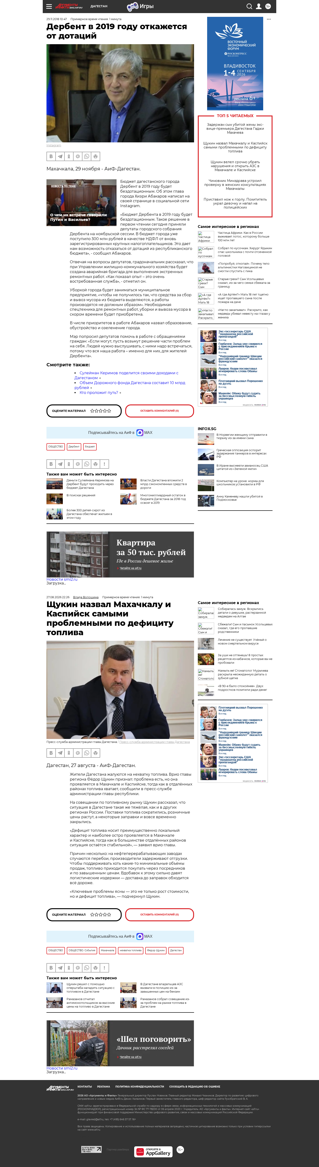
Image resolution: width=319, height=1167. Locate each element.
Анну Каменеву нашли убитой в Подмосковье (239, 498)
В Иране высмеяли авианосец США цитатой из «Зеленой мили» (242, 467)
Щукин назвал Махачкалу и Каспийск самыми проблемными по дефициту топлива (235, 147)
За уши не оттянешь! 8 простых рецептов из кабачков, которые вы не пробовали (245, 658)
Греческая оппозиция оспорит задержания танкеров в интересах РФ (241, 453)
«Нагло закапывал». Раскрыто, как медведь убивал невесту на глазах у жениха (244, 313)
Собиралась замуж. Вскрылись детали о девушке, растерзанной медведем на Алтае (242, 612)
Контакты (85, 1086)
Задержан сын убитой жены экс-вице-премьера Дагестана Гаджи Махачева (235, 129)
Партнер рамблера (118, 1149)
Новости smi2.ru (62, 579)
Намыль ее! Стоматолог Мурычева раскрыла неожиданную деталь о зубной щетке (243, 674)
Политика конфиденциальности (139, 1086)
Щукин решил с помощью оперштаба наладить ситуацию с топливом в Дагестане (91, 987)
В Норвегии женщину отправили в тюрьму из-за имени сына (241, 436)
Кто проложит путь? (99, 392)
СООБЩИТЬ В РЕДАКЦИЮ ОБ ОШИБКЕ (194, 1086)
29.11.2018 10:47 (56, 19)
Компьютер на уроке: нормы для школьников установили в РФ (240, 482)
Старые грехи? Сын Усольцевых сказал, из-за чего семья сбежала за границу (244, 282)
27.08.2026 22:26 (57, 597)
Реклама (103, 1086)
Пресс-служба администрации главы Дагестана (154, 742)
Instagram (53, 145)
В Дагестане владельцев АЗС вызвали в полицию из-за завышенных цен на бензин (161, 987)
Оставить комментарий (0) (159, 410)
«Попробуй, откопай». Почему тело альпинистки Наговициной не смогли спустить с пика (243, 267)
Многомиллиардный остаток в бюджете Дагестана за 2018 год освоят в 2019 (163, 498)
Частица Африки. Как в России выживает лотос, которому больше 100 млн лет (243, 236)
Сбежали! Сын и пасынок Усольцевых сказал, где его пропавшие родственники (245, 628)
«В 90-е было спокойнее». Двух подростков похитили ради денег (242, 688)
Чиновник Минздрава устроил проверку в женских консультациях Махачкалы (235, 185)
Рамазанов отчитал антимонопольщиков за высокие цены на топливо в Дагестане (91, 1002)
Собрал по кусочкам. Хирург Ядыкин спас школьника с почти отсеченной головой (245, 251)
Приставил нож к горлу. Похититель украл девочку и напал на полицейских (235, 203)
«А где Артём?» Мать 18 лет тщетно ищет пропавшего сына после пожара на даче (243, 298)
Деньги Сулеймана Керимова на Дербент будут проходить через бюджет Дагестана (90, 484)
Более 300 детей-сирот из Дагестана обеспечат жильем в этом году (89, 513)
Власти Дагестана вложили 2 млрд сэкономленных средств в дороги (163, 484)
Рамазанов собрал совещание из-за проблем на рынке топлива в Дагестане (165, 1002)
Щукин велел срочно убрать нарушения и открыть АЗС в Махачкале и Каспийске (235, 166)
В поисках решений (81, 495)
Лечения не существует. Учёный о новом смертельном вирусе (242, 641)
